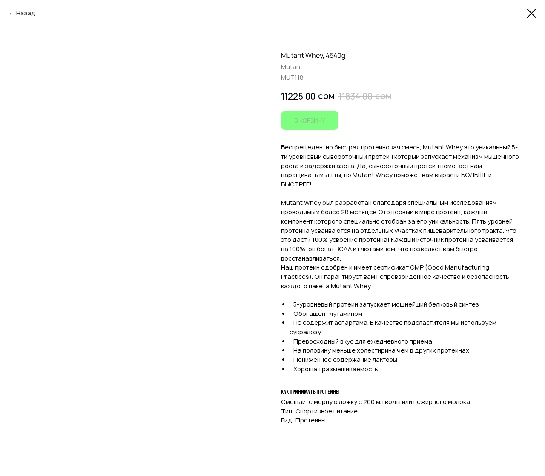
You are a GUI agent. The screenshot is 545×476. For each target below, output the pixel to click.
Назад (25, 13)
